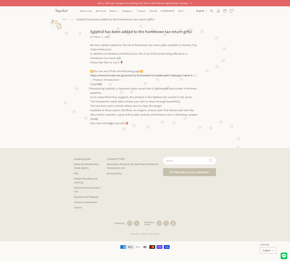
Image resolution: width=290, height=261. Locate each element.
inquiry (78, 207)
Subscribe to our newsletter (191, 172)
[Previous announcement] (63, 3)
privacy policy (114, 173)
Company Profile (116, 158)
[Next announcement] (227, 3)
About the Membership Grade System (86, 166)
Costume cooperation (85, 202)
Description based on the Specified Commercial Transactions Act (132, 166)
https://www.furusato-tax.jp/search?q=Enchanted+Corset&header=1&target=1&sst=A (141, 75)
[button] (114, 11)
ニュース (71, 19)
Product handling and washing (86, 180)
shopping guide (82, 158)
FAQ (76, 173)
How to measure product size (87, 189)
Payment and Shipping (86, 196)
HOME (64, 19)
